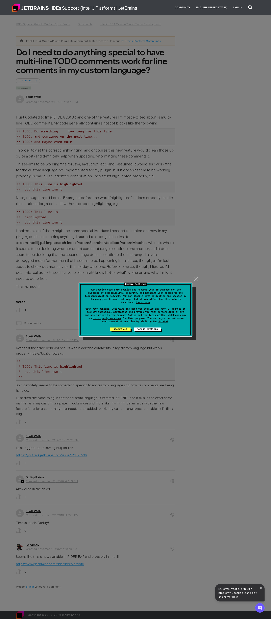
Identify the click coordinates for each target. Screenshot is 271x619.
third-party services (107, 318)
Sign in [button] (237, 7)
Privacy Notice (126, 315)
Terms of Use (157, 315)
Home (30, 8)
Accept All (120, 329)
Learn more (143, 302)
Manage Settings (147, 329)
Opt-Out (163, 321)
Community (182, 7)
